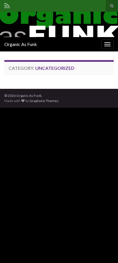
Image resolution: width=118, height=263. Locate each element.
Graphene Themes (44, 101)
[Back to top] (105, 250)
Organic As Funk (20, 44)
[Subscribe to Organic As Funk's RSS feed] (7, 5)
